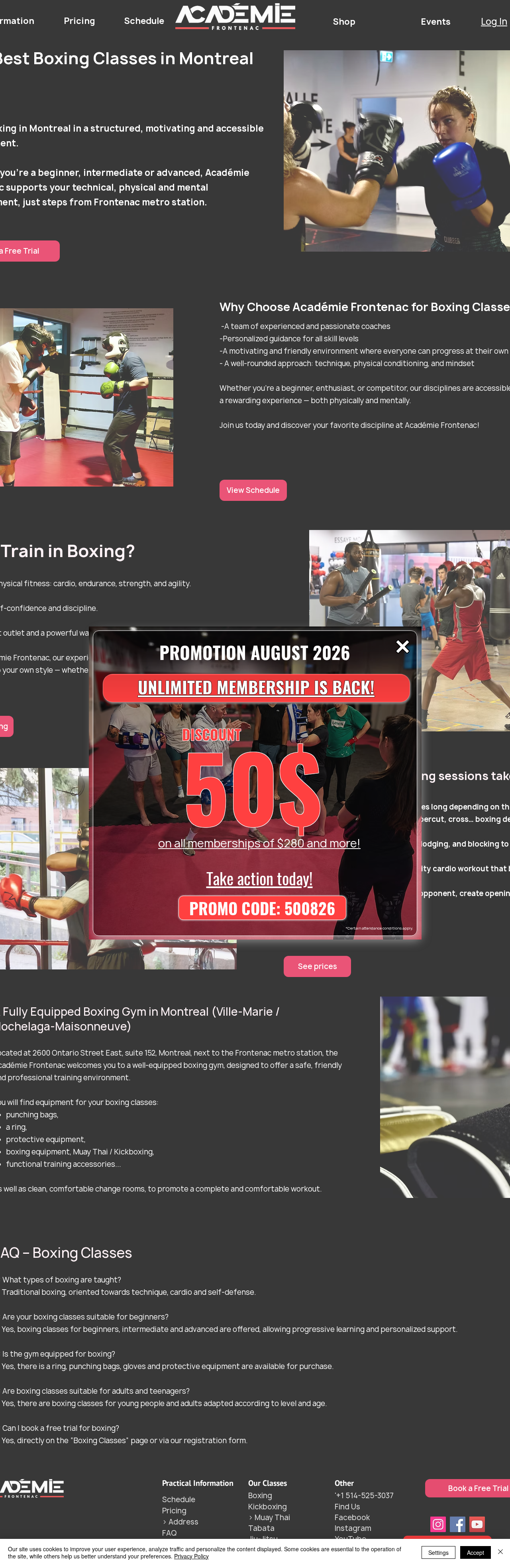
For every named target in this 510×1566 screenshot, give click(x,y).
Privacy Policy (191, 1556)
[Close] (500, 1552)
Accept (475, 1552)
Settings (438, 1552)
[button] (403, 647)
